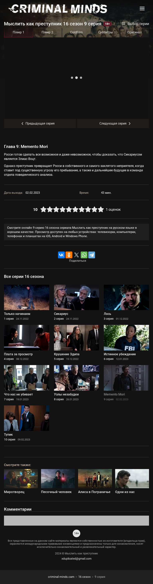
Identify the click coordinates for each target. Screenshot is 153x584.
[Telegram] (91, 255)
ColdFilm (76, 32)
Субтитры (105, 32)
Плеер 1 (18, 32)
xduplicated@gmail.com (76, 558)
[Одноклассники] (69, 255)
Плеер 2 (47, 32)
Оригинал (134, 32)
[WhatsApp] (84, 255)
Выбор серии (138, 24)
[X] (76, 255)
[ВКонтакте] (61, 255)
